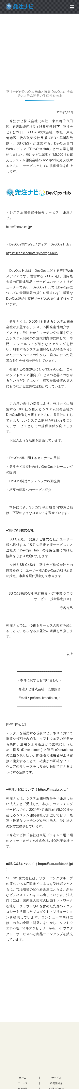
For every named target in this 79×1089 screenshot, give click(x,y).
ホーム (22, 1077)
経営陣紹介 (56, 1083)
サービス (56, 1077)
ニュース (23, 1083)
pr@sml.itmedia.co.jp (45, 698)
